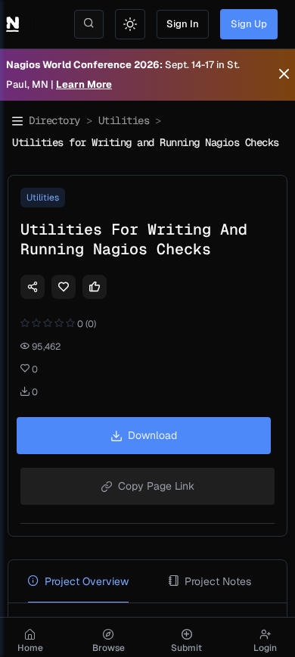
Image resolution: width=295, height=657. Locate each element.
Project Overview (87, 581)
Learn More (84, 84)
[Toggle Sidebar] (17, 121)
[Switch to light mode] (130, 24)
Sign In (182, 23)
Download (152, 435)
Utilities (124, 120)
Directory (54, 120)
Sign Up (249, 23)
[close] (284, 75)
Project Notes (218, 581)
